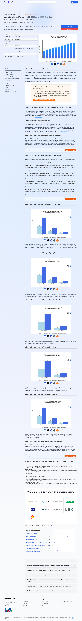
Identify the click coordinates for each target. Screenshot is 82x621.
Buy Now (70, 26)
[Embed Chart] (64, 64)
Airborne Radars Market (31, 533)
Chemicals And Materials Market (60, 550)
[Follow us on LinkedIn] (68, 602)
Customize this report (70, 150)
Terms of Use (45, 603)
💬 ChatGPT (31, 525)
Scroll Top (73, 618)
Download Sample (69, 29)
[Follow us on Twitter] (65, 602)
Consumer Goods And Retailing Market (62, 536)
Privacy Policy (45, 601)
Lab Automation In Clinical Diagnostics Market (36, 542)
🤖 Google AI (43, 525)
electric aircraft (38, 117)
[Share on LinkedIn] (52, 64)
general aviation (63, 131)
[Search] (69, 2)
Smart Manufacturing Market (33, 551)
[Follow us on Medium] (71, 602)
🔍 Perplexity (37, 525)
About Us (25, 605)
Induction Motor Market (31, 539)
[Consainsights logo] (13, 598)
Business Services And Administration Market (63, 545)
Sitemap (44, 608)
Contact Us (25, 608)
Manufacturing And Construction (15, 14)
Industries (25, 601)
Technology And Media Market (60, 533)
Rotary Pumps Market (31, 536)
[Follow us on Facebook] (62, 602)
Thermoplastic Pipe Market (32, 548)
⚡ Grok (48, 525)
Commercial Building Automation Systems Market (37, 545)
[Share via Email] (61, 64)
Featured (25, 603)
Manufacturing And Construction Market (62, 539)
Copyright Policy (45, 605)
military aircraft (36, 114)
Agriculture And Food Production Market (62, 542)
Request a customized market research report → (43, 99)
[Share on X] (55, 64)
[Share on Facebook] (58, 64)
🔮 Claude (53, 525)
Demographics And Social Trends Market (62, 547)
